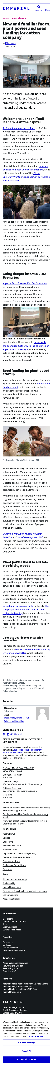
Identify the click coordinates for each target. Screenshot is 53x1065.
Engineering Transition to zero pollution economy (25, 891)
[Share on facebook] (4, 734)
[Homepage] (18, 8)
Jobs (5, 924)
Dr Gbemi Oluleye (11, 781)
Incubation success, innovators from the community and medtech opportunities (26, 809)
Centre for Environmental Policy (17, 857)
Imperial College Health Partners (17, 986)
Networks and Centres (13, 965)
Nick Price (7, 794)
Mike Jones (10, 43)
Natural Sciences (10, 947)
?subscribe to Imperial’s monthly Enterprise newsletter (22, 751)
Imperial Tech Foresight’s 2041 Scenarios (25, 283)
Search (38, 10)
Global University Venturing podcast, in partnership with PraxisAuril (26, 177)
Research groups (10, 968)
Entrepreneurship (11, 895)
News (6, 18)
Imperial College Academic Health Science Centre (25, 983)
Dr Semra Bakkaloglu (12, 788)
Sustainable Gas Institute (14, 865)
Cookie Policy (36, 1036)
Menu (47, 10)
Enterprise (7, 869)
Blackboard (8, 919)
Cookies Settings (26, 1042)
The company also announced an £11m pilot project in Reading (26, 609)
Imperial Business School (14, 950)
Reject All (26, 1051)
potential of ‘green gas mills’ (18, 606)
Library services (10, 927)
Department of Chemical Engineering (19, 853)
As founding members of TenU (19, 128)
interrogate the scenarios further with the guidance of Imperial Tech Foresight (26, 346)
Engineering (8, 842)
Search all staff (9, 971)
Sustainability (9, 883)
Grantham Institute (11, 861)
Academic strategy (11, 899)
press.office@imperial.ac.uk (16, 717)
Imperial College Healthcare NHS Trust (20, 989)
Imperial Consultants (12, 845)
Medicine (7, 945)
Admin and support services (15, 963)
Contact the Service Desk (14, 921)
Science (6, 838)
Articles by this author (14, 721)
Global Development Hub (30, 537)
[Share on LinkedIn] (7, 734)
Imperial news (18, 18)
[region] (26, 1039)
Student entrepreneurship (15, 879)
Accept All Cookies (26, 1059)
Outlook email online (12, 929)
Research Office (10, 849)
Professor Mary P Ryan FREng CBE (18, 768)
